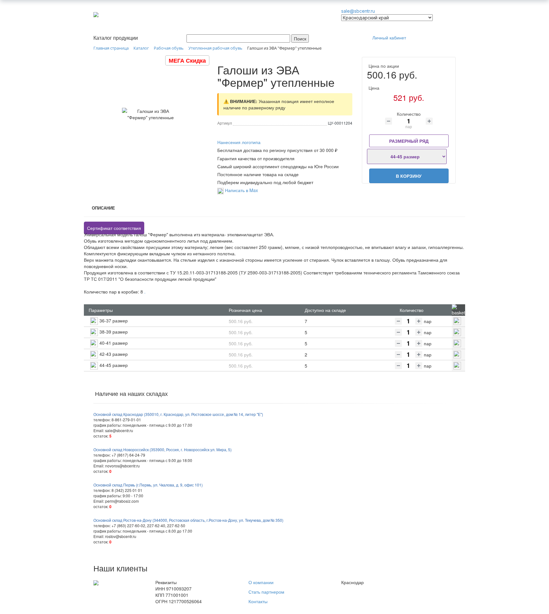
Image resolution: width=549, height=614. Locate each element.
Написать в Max (241, 190)
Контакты (258, 601)
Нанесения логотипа (239, 142)
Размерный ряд (409, 141)
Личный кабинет (389, 37)
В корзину (409, 176)
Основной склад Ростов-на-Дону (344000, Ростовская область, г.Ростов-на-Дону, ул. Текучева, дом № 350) (188, 520)
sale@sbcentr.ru (358, 11)
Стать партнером (266, 592)
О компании (261, 582)
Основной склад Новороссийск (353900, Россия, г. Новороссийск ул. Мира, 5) (162, 449)
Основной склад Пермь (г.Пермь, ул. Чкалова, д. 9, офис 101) (148, 484)
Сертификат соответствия (114, 228)
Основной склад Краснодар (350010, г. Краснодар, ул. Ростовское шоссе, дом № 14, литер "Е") (178, 414)
